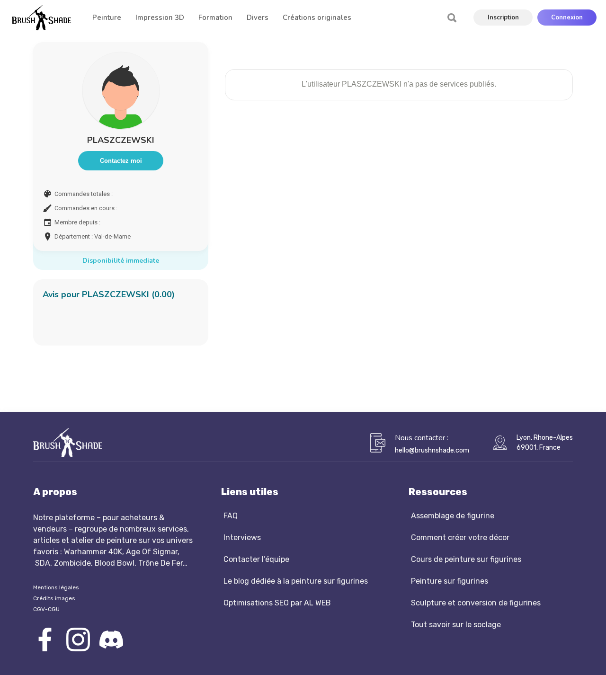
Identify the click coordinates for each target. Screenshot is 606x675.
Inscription (503, 17)
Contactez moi (121, 160)
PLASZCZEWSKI (120, 140)
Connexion (567, 17)
